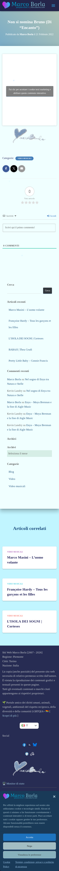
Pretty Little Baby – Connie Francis (28, 360)
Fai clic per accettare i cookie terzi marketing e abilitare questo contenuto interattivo (30, 91)
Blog (11, 471)
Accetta (29, 837)
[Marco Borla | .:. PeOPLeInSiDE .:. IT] (25, 6)
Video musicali (24, 158)
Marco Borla (14, 379)
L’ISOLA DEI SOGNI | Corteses (26, 338)
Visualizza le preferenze (29, 855)
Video (12, 478)
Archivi (11, 447)
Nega (29, 846)
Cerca (10, 284)
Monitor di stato (15, 783)
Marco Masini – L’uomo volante (26, 309)
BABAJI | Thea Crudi (20, 349)
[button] (54, 796)
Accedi (53, 216)
